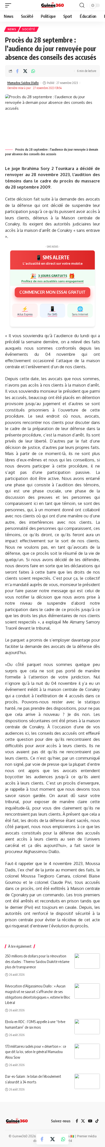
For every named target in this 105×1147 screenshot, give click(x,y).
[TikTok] (97, 1121)
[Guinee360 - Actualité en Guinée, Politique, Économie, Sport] (52, 5)
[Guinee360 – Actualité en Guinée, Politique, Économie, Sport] (17, 1121)
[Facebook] (76, 1121)
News (12, 29)
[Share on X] (25, 71)
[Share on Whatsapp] (33, 71)
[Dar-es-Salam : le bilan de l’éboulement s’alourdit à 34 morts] (87, 1081)
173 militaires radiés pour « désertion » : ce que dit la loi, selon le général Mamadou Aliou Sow (35, 1052)
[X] (83, 1121)
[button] (9, 5)
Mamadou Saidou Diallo (23, 83)
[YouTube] (90, 1121)
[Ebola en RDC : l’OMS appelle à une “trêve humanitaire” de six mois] (87, 1026)
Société (28, 29)
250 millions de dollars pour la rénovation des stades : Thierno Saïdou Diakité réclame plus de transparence (37, 961)
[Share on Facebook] (17, 71)
